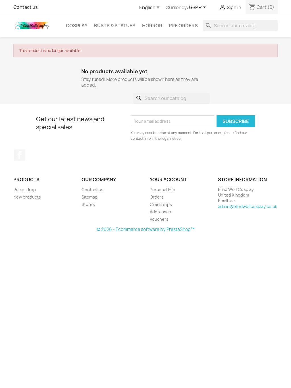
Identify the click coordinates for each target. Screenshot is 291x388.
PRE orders (183, 25)
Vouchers (159, 219)
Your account (168, 179)
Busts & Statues (115, 25)
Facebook (19, 155)
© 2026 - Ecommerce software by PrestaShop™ (146, 229)
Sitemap (89, 197)
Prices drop (24, 189)
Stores (88, 204)
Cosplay (77, 25)
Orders (157, 197)
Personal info (162, 189)
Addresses (160, 211)
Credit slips (161, 204)
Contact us (25, 7)
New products (27, 197)
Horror (152, 25)
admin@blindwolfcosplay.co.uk (247, 206)
